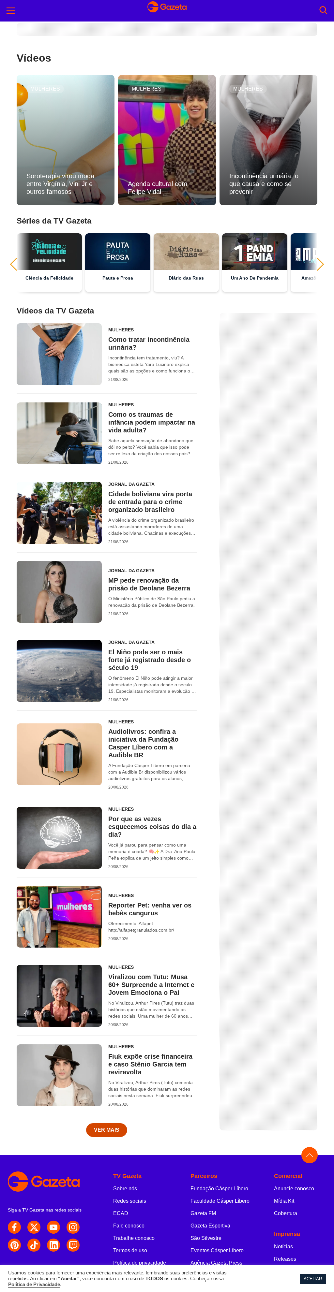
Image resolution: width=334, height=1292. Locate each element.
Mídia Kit (284, 1201)
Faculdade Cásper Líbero (220, 1201)
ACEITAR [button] (313, 1278)
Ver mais (106, 1130)
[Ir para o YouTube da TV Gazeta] (53, 1227)
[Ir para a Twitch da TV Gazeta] (73, 1245)
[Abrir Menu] (11, 10)
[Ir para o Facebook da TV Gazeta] (14, 1227)
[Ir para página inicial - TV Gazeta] (50, 1181)
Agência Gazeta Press (216, 1263)
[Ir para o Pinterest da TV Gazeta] (14, 1245)
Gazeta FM (203, 1213)
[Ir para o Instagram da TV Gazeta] (73, 1227)
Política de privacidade (139, 1263)
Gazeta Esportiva (210, 1225)
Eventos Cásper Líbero (217, 1250)
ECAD (120, 1213)
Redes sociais (129, 1201)
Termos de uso (130, 1250)
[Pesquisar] (323, 11)
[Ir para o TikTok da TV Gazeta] (33, 1245)
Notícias (283, 1246)
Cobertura (285, 1213)
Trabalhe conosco (134, 1238)
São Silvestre (205, 1238)
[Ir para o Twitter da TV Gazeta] (33, 1227)
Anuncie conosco (294, 1188)
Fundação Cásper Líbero (219, 1188)
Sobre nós (125, 1188)
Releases (285, 1259)
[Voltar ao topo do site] (309, 1155)
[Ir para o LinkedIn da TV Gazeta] (53, 1245)
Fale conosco (128, 1225)
